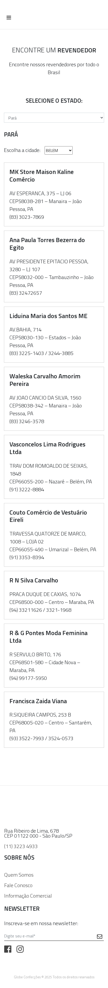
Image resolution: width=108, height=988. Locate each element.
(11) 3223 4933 (21, 846)
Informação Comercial (28, 896)
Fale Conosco (18, 885)
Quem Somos (19, 875)
